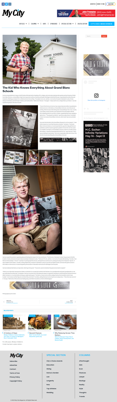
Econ (81, 369)
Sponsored (53, 24)
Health (57, 315)
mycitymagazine (99, 118)
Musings (82, 381)
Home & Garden (53, 373)
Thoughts (82, 393)
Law (48, 377)
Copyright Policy (16, 381)
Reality (81, 385)
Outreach (32, 315)
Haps (44, 24)
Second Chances (38, 334)
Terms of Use (15, 373)
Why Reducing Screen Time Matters (65, 336)
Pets (48, 385)
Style (81, 389)
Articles (22, 24)
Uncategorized (8, 315)
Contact (13, 369)
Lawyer (81, 377)
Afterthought (84, 361)
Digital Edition (82, 24)
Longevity (50, 381)
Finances (82, 373)
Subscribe (13, 361)
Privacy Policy (15, 377)
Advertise (13, 365)
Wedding (50, 393)
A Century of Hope (14, 335)
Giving (49, 369)
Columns (34, 24)
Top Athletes (51, 389)
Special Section (66, 24)
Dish (80, 365)
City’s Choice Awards (54, 361)
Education (50, 365)
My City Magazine (88, 118)
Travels (82, 396)
